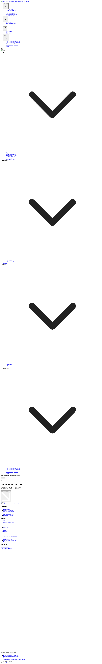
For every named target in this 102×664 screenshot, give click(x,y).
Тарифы (5, 24)
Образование (9, 22)
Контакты (8, 33)
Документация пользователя (13, 41)
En (1, 48)
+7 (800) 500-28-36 (5, 547)
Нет (4, 478)
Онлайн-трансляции (11, 10)
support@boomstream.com (6, 548)
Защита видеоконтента (11, 14)
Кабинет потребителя (11, 23)
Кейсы (7, 46)
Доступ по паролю (10, 13)
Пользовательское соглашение (10, 655)
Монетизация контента (11, 11)
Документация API (10, 43)
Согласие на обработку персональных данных (14, 659)
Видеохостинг (9, 9)
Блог (7, 32)
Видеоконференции (10, 15)
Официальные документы (12, 45)
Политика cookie (7, 657)
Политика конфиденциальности (11, 656)
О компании (9, 31)
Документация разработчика (13, 42)
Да (1, 478)
